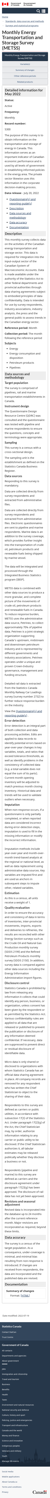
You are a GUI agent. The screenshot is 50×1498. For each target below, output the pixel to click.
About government (10, 1361)
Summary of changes (25, 70)
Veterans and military (11, 1451)
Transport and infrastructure (15, 1425)
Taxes (4, 1399)
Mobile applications (11, 1476)
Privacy (5, 1492)
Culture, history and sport (13, 1415)
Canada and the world (12, 1430)
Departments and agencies (14, 1355)
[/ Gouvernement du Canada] (18, 4)
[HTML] (25, 1295)
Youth (4, 1456)
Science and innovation (12, 1440)
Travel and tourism (10, 1379)
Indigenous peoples (11, 1446)
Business (6, 1384)
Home (5, 16)
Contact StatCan (9, 1332)
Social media (7, 1471)
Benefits (5, 1389)
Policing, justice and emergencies (17, 1420)
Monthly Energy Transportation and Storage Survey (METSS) (25, 56)
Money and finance (10, 1435)
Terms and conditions (11, 1487)
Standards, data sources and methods (24, 21)
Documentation (19, 227)
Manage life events (10, 1461)
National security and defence (15, 1410)
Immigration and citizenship (14, 1374)
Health (5, 1394)
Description (16, 208)
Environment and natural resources (18, 1405)
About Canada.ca (9, 1482)
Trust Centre (7, 1337)
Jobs (4, 1369)
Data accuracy (18, 222)
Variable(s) (25, 64)
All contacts (7, 1350)
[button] (25, 11)
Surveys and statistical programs (22, 25)
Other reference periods (25, 76)
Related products (25, 82)
